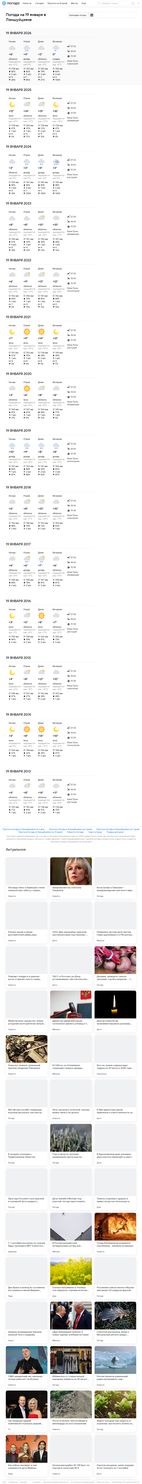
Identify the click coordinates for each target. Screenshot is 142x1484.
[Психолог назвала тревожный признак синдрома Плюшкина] (26, 1056)
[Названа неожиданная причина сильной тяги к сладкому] (26, 1322)
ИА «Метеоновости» (131, 1482)
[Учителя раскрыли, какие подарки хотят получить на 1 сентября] (115, 1456)
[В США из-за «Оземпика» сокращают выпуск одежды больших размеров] (71, 1056)
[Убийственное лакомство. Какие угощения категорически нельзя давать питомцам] (26, 1011)
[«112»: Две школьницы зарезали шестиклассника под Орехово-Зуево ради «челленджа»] (71, 922)
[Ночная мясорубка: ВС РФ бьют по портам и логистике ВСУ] (71, 1456)
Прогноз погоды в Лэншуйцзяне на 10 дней (40, 832)
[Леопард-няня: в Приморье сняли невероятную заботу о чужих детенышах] (26, 878)
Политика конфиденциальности (55, 1482)
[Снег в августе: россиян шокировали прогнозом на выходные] (71, 1145)
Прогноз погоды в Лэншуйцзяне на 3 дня (23, 829)
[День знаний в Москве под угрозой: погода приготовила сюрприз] (71, 1189)
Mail (4, 1482)
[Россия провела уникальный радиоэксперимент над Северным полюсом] (115, 1367)
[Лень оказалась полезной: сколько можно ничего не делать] (71, 1100)
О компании (13, 1482)
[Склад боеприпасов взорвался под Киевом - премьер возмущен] (115, 1233)
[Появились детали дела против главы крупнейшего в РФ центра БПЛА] (115, 922)
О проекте (37, 1482)
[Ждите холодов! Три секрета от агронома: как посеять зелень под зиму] (115, 1411)
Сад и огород (95, 832)
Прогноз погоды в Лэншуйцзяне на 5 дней (70, 829)
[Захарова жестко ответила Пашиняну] (71, 878)
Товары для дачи (115, 832)
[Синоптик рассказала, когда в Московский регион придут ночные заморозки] (115, 1322)
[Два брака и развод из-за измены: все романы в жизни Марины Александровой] (26, 1278)
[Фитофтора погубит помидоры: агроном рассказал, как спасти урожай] (26, 1100)
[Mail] (4, 3)
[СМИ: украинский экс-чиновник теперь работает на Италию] (26, 1367)
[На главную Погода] (12, 3)
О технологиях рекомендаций (82, 1482)
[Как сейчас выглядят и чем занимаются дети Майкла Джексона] (26, 1456)
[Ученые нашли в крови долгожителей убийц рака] (26, 922)
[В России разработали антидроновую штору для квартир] (71, 1233)
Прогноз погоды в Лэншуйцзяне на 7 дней (118, 829)
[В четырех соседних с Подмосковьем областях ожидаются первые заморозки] (26, 1145)
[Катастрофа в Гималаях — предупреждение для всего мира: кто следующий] (115, 878)
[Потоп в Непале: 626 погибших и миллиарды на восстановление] (71, 1411)
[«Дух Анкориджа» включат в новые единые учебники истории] (71, 1322)
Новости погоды (75, 832)
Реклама (23, 1482)
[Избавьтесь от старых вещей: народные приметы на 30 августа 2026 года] (71, 1367)
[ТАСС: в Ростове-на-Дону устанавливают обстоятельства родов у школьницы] (71, 967)
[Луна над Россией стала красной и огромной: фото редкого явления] (26, 1189)
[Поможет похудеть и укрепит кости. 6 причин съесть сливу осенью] (26, 967)
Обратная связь (103, 1482)
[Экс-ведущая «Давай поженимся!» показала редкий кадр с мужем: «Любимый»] (26, 1411)
